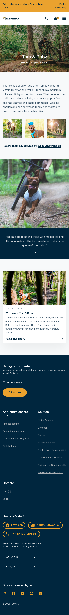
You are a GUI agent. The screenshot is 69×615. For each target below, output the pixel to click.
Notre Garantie (45, 420)
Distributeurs (10, 446)
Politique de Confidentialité (52, 465)
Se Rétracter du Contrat (50, 472)
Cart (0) (7, 491)
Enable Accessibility (60, 6)
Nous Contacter (46, 442)
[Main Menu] (64, 18)
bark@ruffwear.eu (48, 525)
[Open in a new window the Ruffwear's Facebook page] (13, 593)
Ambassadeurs (11, 423)
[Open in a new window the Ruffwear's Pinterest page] (31, 593)
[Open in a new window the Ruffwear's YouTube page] (22, 593)
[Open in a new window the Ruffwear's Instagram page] (4, 593)
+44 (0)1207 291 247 (24, 533)
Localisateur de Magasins (16, 438)
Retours (42, 435)
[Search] (47, 18)
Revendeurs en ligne (14, 431)
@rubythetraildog (49, 145)
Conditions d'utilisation (50, 457)
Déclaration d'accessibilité (52, 450)
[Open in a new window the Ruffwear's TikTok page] (41, 593)
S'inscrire (15, 392)
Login (6, 498)
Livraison (43, 427)
